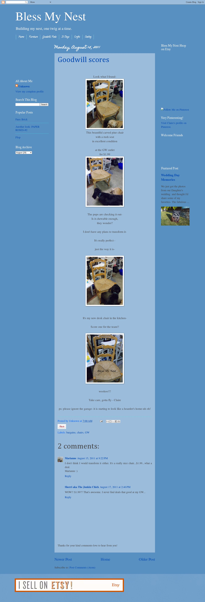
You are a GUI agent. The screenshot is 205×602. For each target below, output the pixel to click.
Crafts (77, 37)
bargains (70, 432)
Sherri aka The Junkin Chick (82, 487)
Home (21, 37)
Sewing (88, 37)
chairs (80, 432)
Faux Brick (21, 119)
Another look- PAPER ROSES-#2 (27, 128)
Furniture (33, 37)
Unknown (24, 86)
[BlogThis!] (110, 421)
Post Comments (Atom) (82, 567)
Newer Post (63, 559)
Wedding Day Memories (170, 177)
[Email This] (107, 421)
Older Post (147, 559)
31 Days (65, 37)
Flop (17, 137)
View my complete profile (29, 91)
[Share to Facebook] (116, 421)
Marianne (70, 458)
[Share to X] (113, 421)
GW (87, 432)
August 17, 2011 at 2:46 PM (115, 487)
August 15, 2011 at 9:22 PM (92, 458)
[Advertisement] (30, 59)
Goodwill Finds (50, 37)
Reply (68, 476)
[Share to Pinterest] (118, 421)
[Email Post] (101, 421)
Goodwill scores (83, 60)
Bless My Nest (50, 16)
